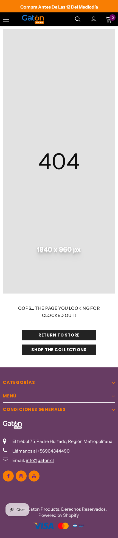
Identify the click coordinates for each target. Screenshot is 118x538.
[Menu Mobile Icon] (6, 19)
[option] (59, 7)
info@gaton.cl (40, 460)
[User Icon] (94, 19)
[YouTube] (34, 475)
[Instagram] (21, 475)
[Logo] (33, 19)
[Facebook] (8, 475)
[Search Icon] (77, 19)
